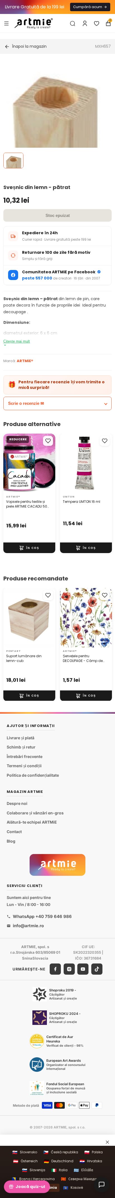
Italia (59, 1170)
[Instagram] (69, 969)
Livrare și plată (20, 737)
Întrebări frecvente (24, 756)
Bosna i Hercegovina (33, 1179)
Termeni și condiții (24, 766)
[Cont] (85, 23)
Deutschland (58, 1161)
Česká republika (60, 1152)
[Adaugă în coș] (29, 548)
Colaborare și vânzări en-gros (35, 812)
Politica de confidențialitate (33, 775)
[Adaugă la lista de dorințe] (48, 441)
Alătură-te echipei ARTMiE (32, 822)
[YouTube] (82, 969)
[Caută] (72, 23)
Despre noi (17, 803)
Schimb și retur (21, 747)
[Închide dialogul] (107, 1142)
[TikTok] (96, 969)
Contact (14, 831)
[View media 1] (13, 160)
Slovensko (24, 1152)
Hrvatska (91, 1161)
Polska (93, 1152)
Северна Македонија (82, 1179)
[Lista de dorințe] (96, 23)
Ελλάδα (83, 1170)
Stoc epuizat (57, 215)
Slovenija (33, 1170)
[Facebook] (55, 969)
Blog (11, 841)
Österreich (25, 1161)
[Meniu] (6, 23)
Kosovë (73, 1188)
